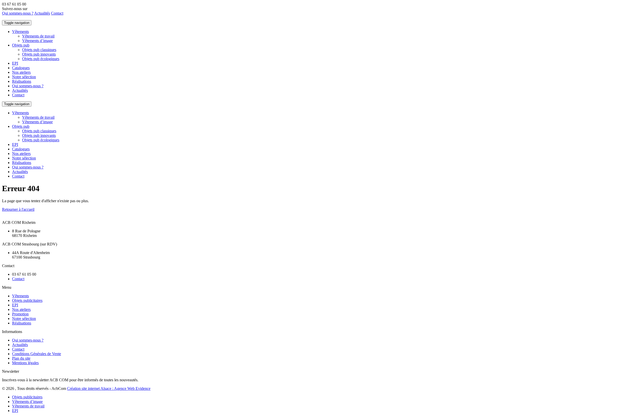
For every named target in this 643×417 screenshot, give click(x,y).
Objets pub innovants (39, 54)
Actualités (42, 13)
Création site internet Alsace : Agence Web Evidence (108, 388)
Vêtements (20, 31)
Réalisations (21, 81)
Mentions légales (25, 363)
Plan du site (21, 358)
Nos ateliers (21, 72)
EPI (15, 63)
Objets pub (20, 45)
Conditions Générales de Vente (36, 354)
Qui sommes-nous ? (17, 13)
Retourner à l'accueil (18, 209)
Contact (57, 13)
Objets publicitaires (27, 300)
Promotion (20, 314)
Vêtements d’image (37, 40)
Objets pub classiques (39, 50)
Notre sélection (24, 77)
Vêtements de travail (38, 36)
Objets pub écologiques (40, 59)
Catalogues (21, 68)
